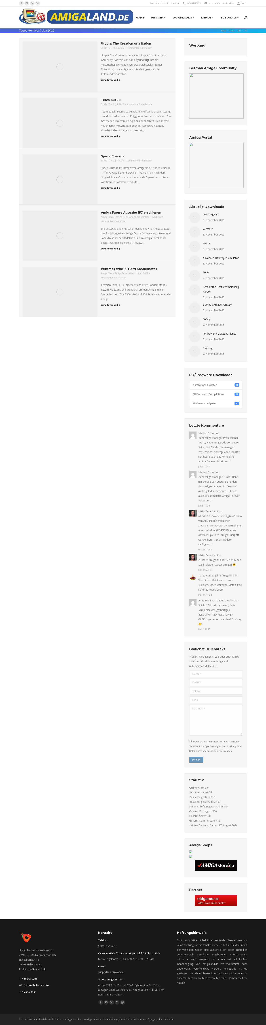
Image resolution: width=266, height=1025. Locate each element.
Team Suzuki (111, 100)
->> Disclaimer (27, 991)
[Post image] (194, 217)
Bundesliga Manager (210, 477)
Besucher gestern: (200, 797)
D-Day (206, 319)
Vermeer (208, 229)
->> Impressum (28, 978)
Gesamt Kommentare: (202, 820)
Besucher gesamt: (200, 801)
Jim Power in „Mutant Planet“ (220, 333)
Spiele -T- (105, 104)
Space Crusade (112, 156)
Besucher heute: (199, 792)
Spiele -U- (106, 47)
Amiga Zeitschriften (139, 216)
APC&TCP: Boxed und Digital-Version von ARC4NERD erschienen (220, 518)
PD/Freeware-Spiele (215, 403)
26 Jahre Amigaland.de (211, 560)
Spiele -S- (105, 160)
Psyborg (207, 348)
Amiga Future (108, 216)
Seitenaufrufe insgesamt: (204, 806)
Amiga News (122, 216)
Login (244, 3)
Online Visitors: (198, 787)
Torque (202, 575)
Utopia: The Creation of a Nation (126, 43)
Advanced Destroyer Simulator (221, 258)
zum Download (109, 80)
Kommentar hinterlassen (139, 47)
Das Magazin (210, 214)
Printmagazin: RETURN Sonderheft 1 (129, 269)
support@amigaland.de (111, 972)
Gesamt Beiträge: (199, 811)
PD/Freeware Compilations (215, 394)
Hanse (206, 243)
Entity (206, 272)
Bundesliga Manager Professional (218, 437)
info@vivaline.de (37, 969)
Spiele (201, 605)
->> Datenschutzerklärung (34, 985)
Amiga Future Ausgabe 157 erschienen (131, 212)
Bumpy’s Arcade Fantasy (217, 304)
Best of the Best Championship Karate (221, 289)
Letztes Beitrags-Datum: (204, 825)
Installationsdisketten (215, 385)
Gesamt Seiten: (198, 816)
